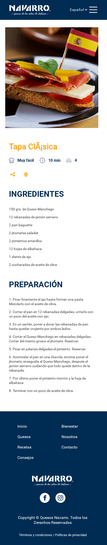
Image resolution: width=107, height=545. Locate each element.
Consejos (25, 457)
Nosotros (69, 436)
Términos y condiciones (35, 535)
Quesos (24, 436)
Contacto (69, 447)
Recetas (24, 447)
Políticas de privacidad (71, 535)
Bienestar (69, 426)
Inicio (22, 426)
